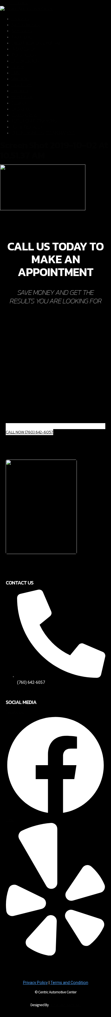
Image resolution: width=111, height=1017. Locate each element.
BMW (16, 73)
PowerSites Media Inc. (65, 1004)
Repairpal (19, 90)
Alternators (21, 30)
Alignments (21, 37)
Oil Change (21, 109)
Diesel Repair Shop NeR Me (35, 43)
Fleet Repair (22, 96)
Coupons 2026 (24, 115)
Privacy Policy (35, 982)
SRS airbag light (25, 61)
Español (18, 103)
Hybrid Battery (24, 49)
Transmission (23, 55)
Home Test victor (26, 127)
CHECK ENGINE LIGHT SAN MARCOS (43, 133)
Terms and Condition (69, 982)
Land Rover (21, 85)
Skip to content (14, 3)
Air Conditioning (25, 24)
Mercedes (20, 79)
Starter (17, 67)
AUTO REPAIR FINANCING (34, 121)
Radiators (20, 19)
